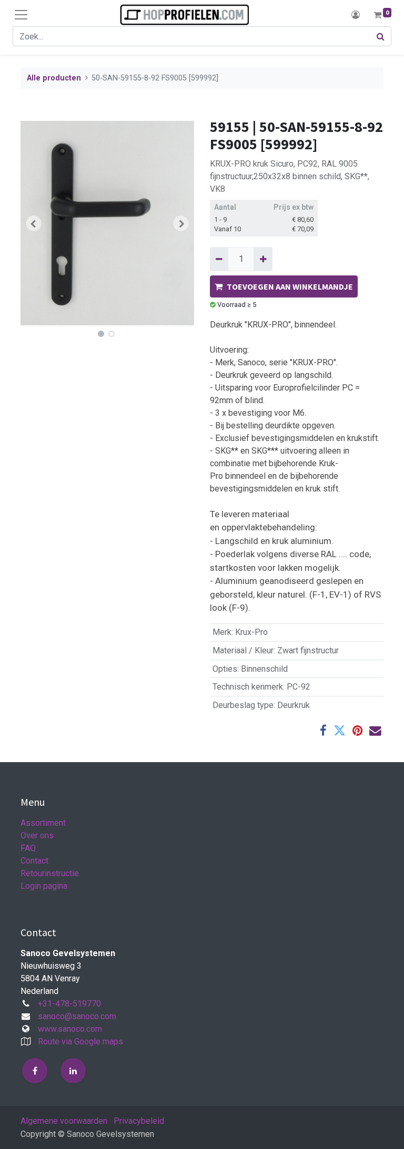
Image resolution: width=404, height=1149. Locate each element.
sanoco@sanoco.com (77, 1016)
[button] (34, 223)
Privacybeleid (139, 1121)
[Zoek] (380, 36)
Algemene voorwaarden (64, 1121)
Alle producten (54, 78)
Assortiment (43, 823)
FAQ (28, 848)
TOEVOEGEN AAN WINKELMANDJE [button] (290, 286)
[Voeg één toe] (263, 259)
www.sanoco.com (70, 1029)
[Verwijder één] (219, 259)
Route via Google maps (80, 1042)
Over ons (37, 835)
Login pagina (44, 886)
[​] (34, 1070)
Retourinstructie (50, 873)
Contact (34, 861)
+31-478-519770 (69, 1004)
